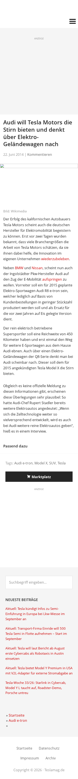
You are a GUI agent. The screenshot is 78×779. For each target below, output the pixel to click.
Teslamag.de (39, 9)
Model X (40, 463)
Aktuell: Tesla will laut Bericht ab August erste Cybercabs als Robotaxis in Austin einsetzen (35, 653)
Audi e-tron (23, 463)
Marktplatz (41, 477)
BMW (19, 268)
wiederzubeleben (55, 259)
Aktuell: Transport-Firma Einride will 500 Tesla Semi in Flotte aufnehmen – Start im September (36, 633)
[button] (39, 21)
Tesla (62, 463)
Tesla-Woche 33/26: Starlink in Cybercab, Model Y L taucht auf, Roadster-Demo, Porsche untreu (35, 688)
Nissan (37, 268)
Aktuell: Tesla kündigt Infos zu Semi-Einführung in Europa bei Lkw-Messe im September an (35, 614)
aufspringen (52, 279)
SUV (52, 463)
